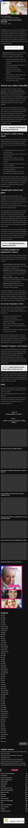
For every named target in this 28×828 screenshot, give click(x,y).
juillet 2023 (3, 634)
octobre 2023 (4, 630)
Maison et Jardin (5, 792)
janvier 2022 (3, 667)
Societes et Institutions (6, 804)
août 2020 (3, 696)
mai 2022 (3, 659)
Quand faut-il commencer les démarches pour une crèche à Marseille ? (13, 390)
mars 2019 (3, 728)
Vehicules (3, 808)
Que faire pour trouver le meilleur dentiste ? (11, 448)
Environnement (4, 781)
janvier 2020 (3, 709)
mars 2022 (3, 663)
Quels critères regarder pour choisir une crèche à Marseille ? (13, 394)
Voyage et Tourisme (5, 811)
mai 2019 (3, 724)
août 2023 (3, 632)
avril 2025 (3, 617)
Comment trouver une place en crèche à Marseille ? (14, 388)
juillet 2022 (3, 655)
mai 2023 (3, 638)
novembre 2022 (4, 648)
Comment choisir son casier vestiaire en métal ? (12, 761)
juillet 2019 (3, 721)
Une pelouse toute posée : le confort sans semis (12, 759)
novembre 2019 (4, 713)
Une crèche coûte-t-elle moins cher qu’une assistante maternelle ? (11, 402)
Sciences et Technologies (7, 800)
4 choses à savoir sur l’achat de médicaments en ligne (13, 540)
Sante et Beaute (4, 798)
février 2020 (3, 707)
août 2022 (3, 653)
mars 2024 (3, 624)
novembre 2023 (4, 628)
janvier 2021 (3, 688)
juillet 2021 (3, 676)
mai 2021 (3, 680)
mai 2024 (3, 621)
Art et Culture (4, 775)
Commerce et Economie (6, 777)
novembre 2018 (4, 734)
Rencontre (3, 796)
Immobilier (3, 786)
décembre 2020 (4, 690)
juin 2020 (3, 699)
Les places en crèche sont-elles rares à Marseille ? (13, 397)
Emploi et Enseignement (6, 779)
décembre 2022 (4, 646)
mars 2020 (3, 705)
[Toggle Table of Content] (20, 47)
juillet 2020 (3, 698)
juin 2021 (3, 678)
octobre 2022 (4, 649)
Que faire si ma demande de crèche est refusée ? (13, 399)
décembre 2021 (4, 669)
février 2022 (3, 665)
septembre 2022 (4, 651)
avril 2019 (3, 726)
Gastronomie (4, 784)
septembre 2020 (4, 694)
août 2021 (3, 674)
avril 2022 (3, 661)
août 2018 (3, 736)
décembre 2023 (4, 626)
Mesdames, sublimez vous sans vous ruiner (11, 561)
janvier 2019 (3, 732)
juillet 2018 (3, 738)
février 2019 (3, 730)
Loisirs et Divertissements (7, 790)
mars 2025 (3, 619)
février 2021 (3, 686)
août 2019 (3, 719)
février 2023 (3, 642)
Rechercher (3, 741)
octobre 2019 (4, 715)
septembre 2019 (4, 717)
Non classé (3, 794)
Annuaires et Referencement (7, 773)
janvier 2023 (3, 644)
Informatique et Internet (6, 788)
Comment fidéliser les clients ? (14, 414)
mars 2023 (3, 640)
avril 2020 (3, 703)
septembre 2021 (4, 673)
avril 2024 (3, 622)
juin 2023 (3, 636)
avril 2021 (3, 682)
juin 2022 (3, 657)
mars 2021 (3, 684)
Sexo (2, 802)
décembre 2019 (4, 711)
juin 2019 (3, 723)
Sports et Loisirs (5, 806)
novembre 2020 (4, 692)
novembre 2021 (4, 671)
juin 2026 (3, 615)
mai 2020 (3, 701)
